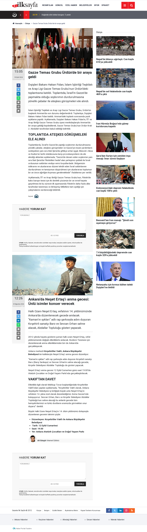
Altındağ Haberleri (70, 520)
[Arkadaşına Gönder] (18, 102)
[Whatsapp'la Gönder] (18, 98)
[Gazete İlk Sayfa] (25, 5)
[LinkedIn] (18, 94)
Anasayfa (18, 23)
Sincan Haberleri (93, 520)
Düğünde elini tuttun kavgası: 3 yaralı (56, 15)
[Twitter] (18, 89)
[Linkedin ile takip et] (120, 510)
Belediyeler (85, 5)
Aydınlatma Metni (71, 511)
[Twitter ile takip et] (115, 510)
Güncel (59, 5)
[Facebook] (18, 85)
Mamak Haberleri (117, 520)
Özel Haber (71, 5)
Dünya (27, 23)
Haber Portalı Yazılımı (24, 528)
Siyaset (105, 5)
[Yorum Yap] (18, 111)
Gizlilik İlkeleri (57, 511)
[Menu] (125, 5)
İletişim (46, 511)
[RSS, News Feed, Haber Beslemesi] (132, 510)
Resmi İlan (47, 5)
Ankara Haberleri (21, 520)
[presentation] (20, 14)
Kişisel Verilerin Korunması (90, 511)
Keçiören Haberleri (46, 520)
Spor (96, 5)
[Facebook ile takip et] (109, 510)
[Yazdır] (18, 106)
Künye (39, 511)
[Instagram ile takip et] (126, 510)
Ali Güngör (42, 440)
